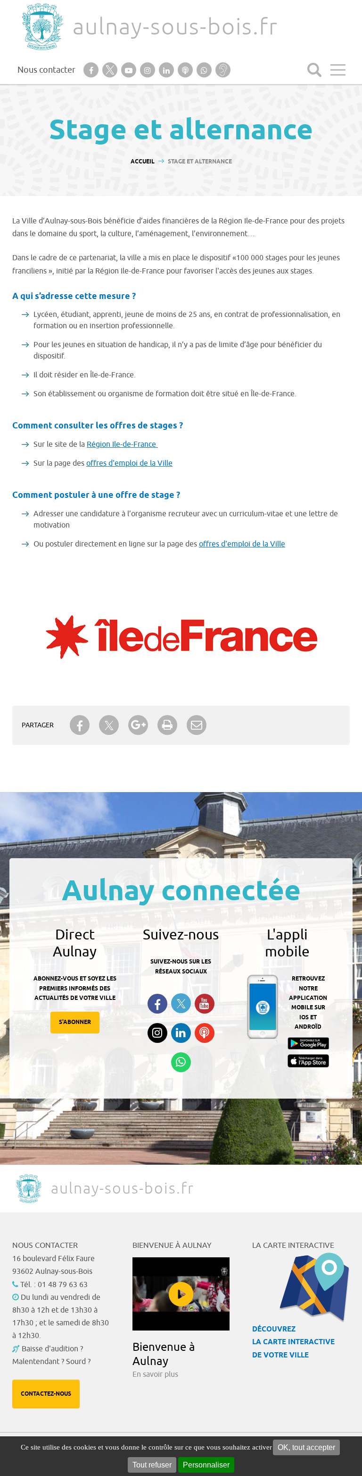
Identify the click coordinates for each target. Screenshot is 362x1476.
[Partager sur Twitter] (109, 725)
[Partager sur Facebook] (80, 725)
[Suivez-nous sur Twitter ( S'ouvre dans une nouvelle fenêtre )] (181, 1003)
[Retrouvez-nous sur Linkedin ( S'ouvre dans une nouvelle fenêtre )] (181, 1033)
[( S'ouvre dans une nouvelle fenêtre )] (181, 635)
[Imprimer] (167, 725)
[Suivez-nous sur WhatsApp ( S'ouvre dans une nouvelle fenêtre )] (181, 1062)
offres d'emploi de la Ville (129, 463)
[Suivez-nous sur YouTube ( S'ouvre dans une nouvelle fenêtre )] (204, 1004)
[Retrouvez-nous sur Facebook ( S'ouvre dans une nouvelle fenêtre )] (157, 1004)
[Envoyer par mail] (196, 725)
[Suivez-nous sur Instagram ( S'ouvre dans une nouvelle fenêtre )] (157, 1033)
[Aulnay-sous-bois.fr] (41, 26)
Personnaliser (206, 1465)
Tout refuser (152, 1465)
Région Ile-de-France (122, 444)
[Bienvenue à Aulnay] (181, 1294)
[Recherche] (314, 70)
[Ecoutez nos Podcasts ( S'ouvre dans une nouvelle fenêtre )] (204, 1033)
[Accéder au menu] (338, 70)
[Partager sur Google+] (138, 725)
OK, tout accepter (306, 1447)
